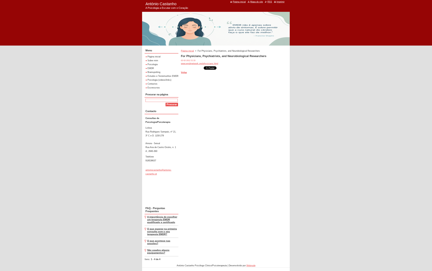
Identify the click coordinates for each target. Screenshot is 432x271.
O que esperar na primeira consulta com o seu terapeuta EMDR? (162, 231)
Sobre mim (152, 60)
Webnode (250, 265)
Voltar (184, 72)
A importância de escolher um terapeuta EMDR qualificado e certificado (162, 219)
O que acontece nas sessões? (158, 242)
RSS (269, 2)
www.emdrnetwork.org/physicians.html (199, 63)
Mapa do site (256, 2)
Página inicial (187, 51)
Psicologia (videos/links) (159, 80)
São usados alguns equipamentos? (158, 251)
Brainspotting (153, 72)
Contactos (152, 84)
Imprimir (281, 2)
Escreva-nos (153, 87)
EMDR (150, 68)
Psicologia (152, 64)
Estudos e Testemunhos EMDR (162, 76)
